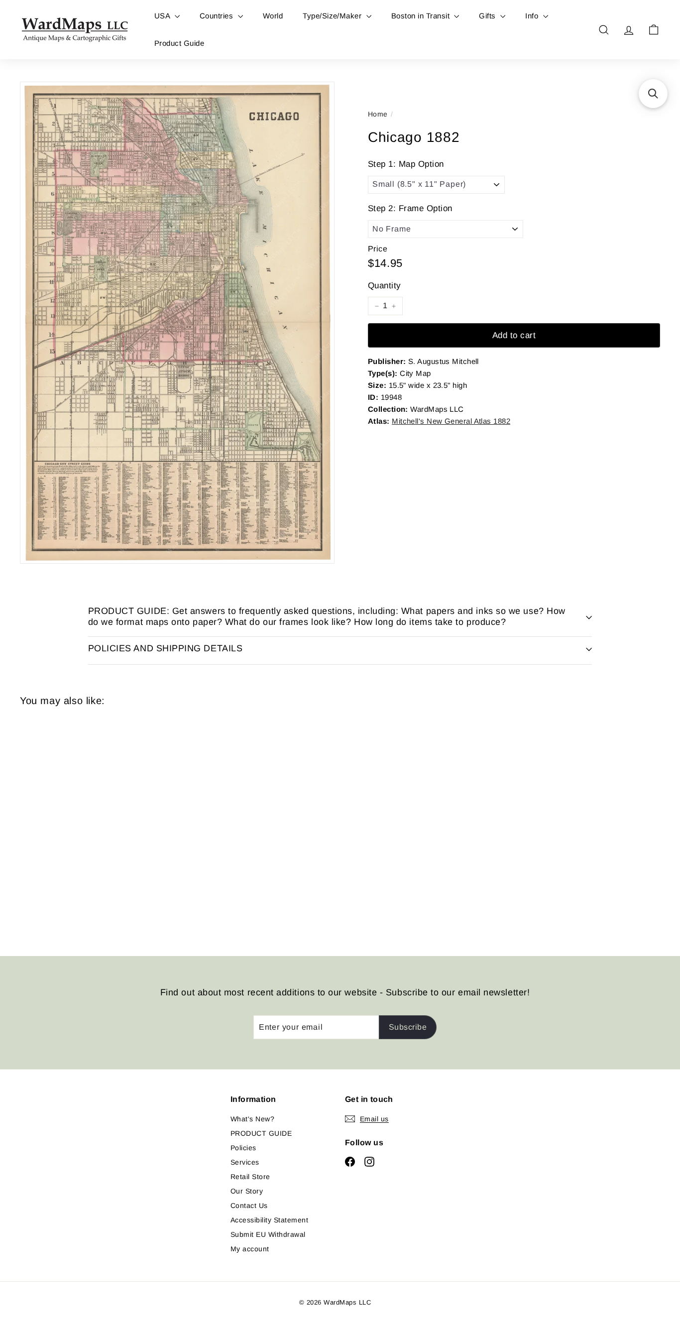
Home (378, 114)
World (273, 15)
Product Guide (179, 43)
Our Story (246, 1191)
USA (163, 15)
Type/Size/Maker (333, 15)
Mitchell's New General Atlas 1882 (451, 421)
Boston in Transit (421, 15)
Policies (243, 1148)
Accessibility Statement (269, 1220)
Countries (217, 15)
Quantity (384, 285)
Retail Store (250, 1177)
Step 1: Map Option (406, 164)
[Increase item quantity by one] (394, 306)
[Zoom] (177, 322)
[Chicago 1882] (69, 823)
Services (244, 1162)
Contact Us (249, 1205)
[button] (653, 93)
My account (249, 1249)
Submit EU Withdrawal (268, 1234)
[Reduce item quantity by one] (377, 306)
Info (532, 15)
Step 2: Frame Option (410, 209)
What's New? (252, 1119)
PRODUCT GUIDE (261, 1133)
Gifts (488, 15)
